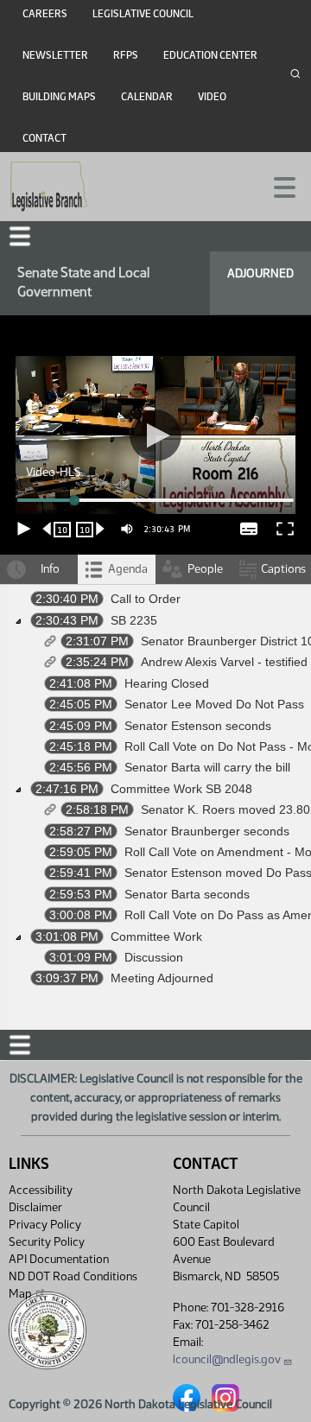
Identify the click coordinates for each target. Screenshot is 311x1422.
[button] (155, 711)
